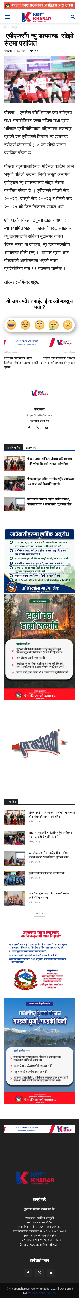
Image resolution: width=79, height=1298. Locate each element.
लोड (38, 913)
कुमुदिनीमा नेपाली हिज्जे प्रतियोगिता (46, 873)
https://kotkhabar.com (39, 415)
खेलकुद (14, 27)
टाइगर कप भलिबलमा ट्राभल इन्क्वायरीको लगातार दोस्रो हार (58, 360)
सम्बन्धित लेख (14, 447)
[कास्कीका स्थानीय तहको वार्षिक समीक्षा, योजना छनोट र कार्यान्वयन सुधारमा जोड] (14, 504)
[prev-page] (6, 519)
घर (5, 27)
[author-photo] (39, 403)
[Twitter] (39, 428)
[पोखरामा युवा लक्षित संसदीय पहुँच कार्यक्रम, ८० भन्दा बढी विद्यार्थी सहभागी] (14, 483)
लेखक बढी (31, 447)
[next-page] (13, 519)
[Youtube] (48, 428)
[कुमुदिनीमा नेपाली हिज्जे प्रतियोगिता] (14, 878)
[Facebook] (30, 428)
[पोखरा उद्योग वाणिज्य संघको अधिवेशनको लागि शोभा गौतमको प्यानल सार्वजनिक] (14, 463)
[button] (7, 17)
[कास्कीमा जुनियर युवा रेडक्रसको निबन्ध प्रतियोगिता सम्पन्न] (14, 898)
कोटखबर (8, 50)
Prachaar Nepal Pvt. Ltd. (41, 1293)
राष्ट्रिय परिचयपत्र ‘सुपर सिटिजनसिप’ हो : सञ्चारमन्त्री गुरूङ (21, 362)
